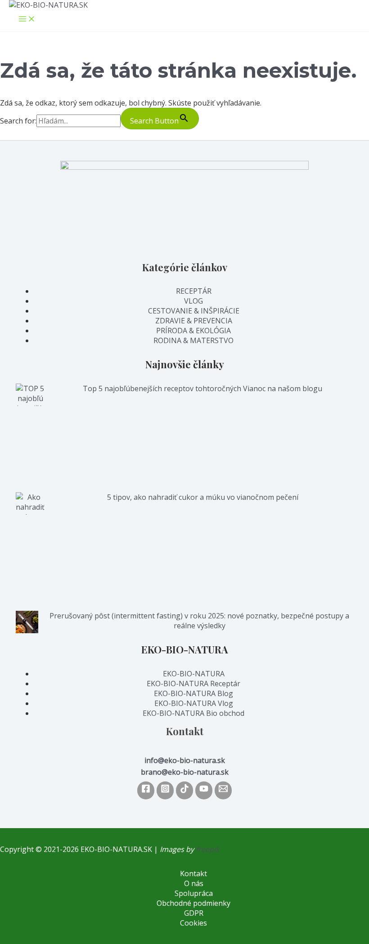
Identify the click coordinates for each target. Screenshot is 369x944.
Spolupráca (194, 893)
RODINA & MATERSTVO (193, 340)
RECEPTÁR (194, 291)
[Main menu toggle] (27, 19)
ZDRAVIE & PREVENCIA (193, 321)
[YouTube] (203, 790)
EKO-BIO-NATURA (194, 674)
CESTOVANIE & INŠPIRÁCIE (193, 311)
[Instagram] (165, 790)
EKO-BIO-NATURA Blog (193, 693)
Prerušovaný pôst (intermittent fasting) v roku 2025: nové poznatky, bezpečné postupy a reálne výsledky (199, 621)
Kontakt (193, 873)
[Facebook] (145, 790)
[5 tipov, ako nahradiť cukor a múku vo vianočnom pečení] (30, 551)
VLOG (193, 301)
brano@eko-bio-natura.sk (185, 772)
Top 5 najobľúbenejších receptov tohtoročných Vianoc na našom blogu (202, 388)
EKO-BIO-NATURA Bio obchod (193, 713)
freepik (207, 849)
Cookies (193, 923)
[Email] (223, 790)
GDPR (193, 913)
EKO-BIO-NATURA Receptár (193, 683)
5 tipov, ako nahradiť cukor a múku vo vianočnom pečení (202, 497)
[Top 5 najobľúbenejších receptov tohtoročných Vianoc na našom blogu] (30, 438)
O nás (193, 883)
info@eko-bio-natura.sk (184, 760)
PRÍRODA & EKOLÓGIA (193, 330)
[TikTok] (184, 790)
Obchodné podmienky (193, 903)
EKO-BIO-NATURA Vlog (193, 703)
